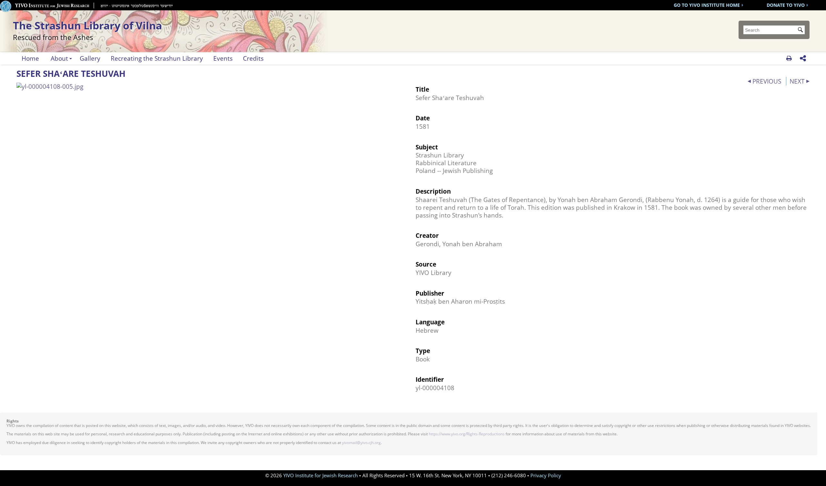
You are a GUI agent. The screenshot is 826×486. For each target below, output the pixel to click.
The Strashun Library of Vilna (87, 29)
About (59, 58)
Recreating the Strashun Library (157, 58)
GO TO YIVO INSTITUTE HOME (707, 5)
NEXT (797, 81)
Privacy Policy (545, 475)
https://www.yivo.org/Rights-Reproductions (467, 434)
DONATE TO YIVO (786, 5)
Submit (801, 30)
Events (223, 58)
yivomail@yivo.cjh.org (361, 442)
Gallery (90, 58)
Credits (253, 58)
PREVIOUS (766, 81)
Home (30, 58)
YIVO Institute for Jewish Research (320, 475)
